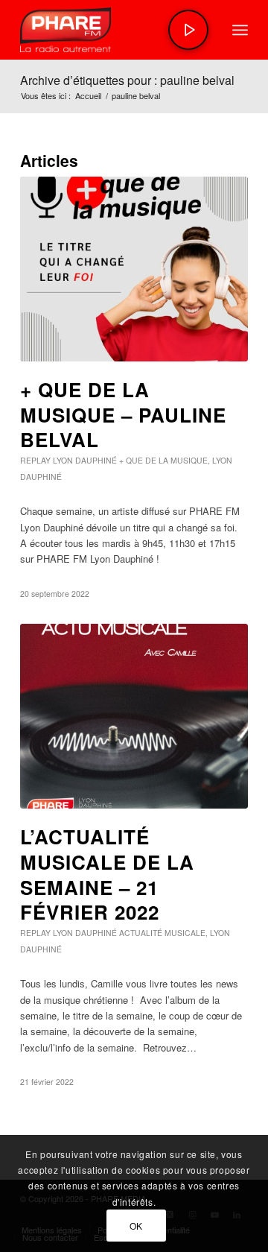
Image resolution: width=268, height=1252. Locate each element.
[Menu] (240, 30)
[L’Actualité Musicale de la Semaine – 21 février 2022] (134, 716)
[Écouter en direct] (188, 29)
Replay (35, 460)
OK (136, 1225)
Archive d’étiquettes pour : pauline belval (127, 80)
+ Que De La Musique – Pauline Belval (123, 415)
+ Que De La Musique (163, 460)
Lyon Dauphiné (85, 460)
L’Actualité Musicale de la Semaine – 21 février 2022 (107, 874)
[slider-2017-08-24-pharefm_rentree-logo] (111, 30)
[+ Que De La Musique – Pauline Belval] (134, 269)
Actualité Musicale (162, 932)
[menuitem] (240, 30)
